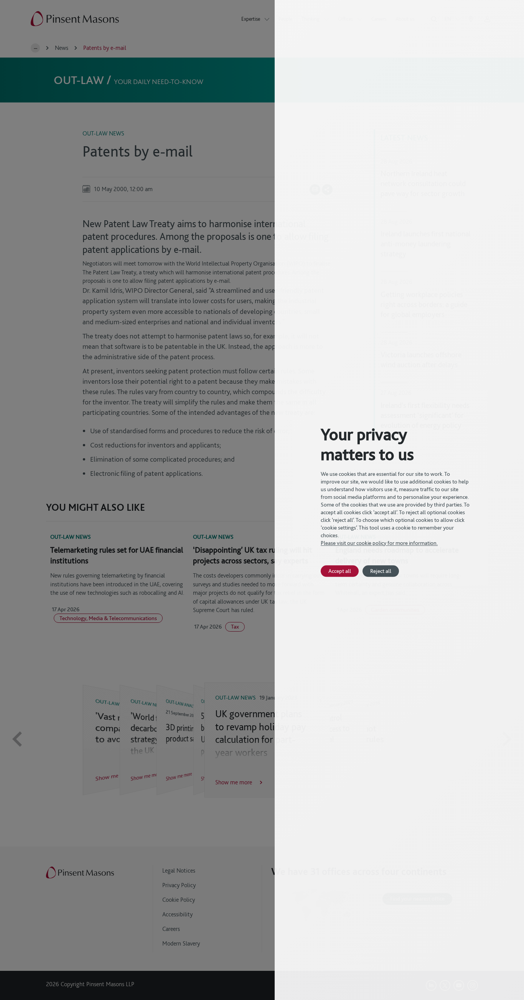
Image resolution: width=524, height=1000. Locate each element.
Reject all (380, 571)
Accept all (339, 571)
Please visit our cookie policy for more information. (379, 543)
